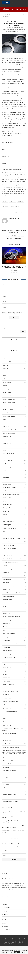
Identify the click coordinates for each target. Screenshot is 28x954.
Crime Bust (12, 201)
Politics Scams (14, 681)
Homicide (14, 565)
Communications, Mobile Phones (14, 429)
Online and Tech (14, 640)
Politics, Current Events (14, 684)
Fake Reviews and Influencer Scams (14, 494)
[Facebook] (3, 939)
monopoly (14, 637)
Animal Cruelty (14, 355)
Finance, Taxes (14, 511)
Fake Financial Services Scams (14, 487)
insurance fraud (14, 589)
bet (14, 372)
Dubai (4, 204)
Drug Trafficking (14, 467)
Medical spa (14, 626)
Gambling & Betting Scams (14, 528)
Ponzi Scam (14, 688)
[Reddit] (5, 942)
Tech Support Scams (14, 760)
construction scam (14, 440)
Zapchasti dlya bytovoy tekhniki (14, 801)
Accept (17, 952)
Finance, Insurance (14, 504)
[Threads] (16, 942)
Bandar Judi (14, 365)
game (14, 531)
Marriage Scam (14, 623)
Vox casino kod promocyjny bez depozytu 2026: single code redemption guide (13, 826)
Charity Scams (14, 423)
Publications (14, 694)
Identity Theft (14, 572)
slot (14, 737)
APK (14, 358)
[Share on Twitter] (19, 213)
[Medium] (19, 942)
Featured (14, 501)
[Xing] (24, 939)
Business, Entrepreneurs (14, 402)
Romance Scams (14, 725)
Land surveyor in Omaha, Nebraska (14, 616)
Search (3, 329)
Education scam (14, 477)
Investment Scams (14, 599)
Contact (4, 923)
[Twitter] (6, 939)
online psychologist (14, 650)
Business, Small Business (14, 416)
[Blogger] (12, 942)
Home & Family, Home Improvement (14, 558)
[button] (10, 2)
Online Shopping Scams (14, 654)
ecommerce (14, 474)
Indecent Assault (14, 579)
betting (14, 375)
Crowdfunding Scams (14, 446)
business (14, 385)
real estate (14, 705)
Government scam (14, 542)
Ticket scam (14, 767)
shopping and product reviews (14, 733)
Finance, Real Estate (14, 508)
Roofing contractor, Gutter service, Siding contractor (14, 729)
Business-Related (14, 392)
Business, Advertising (14, 395)
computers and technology (14, 433)
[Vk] (20, 939)
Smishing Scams (14, 740)
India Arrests (14, 582)
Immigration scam (14, 575)
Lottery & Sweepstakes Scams (14, 620)
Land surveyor (14, 613)
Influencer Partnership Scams (14, 586)
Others (14, 664)
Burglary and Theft (14, 382)
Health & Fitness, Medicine (14, 552)
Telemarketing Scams (14, 763)
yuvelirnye (14, 797)
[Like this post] (16, 213)
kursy (14, 609)
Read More (23, 952)
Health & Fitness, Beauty (14, 545)
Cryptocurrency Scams (14, 453)
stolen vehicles (15, 206)
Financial (14, 514)
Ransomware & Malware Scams (14, 701)
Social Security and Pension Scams (14, 747)
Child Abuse (14, 426)
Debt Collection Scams (14, 457)
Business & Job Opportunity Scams (14, 389)
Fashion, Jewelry (14, 497)
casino (14, 419)
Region (14, 718)
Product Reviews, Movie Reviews (14, 691)
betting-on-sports (14, 378)
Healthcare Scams (14, 555)
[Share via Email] (22, 213)
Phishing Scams (14, 677)
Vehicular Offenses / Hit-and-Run (14, 794)
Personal (14, 674)
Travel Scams (14, 774)
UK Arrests (14, 777)
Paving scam (14, 671)
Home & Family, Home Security (14, 562)
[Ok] (9, 942)
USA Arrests (14, 784)
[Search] (26, 14)
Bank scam (14, 368)
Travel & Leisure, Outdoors (14, 770)
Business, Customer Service (14, 399)
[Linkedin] (13, 939)
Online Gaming (14, 647)
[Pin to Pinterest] (21, 213)
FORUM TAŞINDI (14, 525)
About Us (4, 919)
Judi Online (14, 603)
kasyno (14, 606)
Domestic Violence (14, 460)
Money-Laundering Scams (14, 633)
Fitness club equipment (14, 518)
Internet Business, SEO (14, 596)
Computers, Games (14, 436)
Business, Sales (14, 412)
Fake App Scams (14, 484)
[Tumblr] (17, 939)
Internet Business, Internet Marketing (14, 593)
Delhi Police (20, 201)
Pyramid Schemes (14, 698)
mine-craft (14, 630)
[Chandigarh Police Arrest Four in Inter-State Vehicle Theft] (14, 255)
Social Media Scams (14, 743)
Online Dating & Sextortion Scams (14, 643)
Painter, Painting (14, 667)
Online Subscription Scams (14, 657)
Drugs (14, 470)
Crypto (14, 450)
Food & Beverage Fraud (14, 521)
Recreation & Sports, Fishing (14, 711)
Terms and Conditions (7, 930)
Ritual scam (14, 722)
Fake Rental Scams (14, 491)
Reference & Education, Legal (14, 715)
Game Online (14, 535)
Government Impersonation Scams (14, 538)
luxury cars (5, 206)
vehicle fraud (14, 791)
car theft (5, 201)
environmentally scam (14, 480)
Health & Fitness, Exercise (14, 548)
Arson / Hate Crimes (14, 362)
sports (14, 757)
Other (14, 660)
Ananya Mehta (12, 31)
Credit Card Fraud (14, 443)
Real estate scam (14, 708)
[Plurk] (23, 942)
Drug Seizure (14, 463)
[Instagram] (10, 939)
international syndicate (14, 204)
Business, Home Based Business (14, 406)
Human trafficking (14, 569)
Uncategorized (14, 780)
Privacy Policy (5, 926)
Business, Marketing (14, 409)
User (14, 787)
